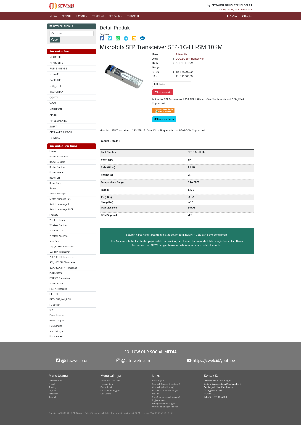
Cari (56, 39)
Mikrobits (181, 54)
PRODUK (66, 16)
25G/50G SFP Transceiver (62, 257)
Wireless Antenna (59, 235)
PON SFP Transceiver (60, 278)
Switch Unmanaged (59, 204)
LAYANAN (81, 16)
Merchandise (56, 325)
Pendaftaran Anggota (110, 390)
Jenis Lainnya (56, 331)
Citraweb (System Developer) (166, 384)
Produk (52, 384)
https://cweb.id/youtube (213, 360)
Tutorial (52, 397)
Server (53, 188)
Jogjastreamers (159, 400)
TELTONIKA (56, 91)
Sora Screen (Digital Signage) (166, 397)
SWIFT (53, 126)
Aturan (222, 9)
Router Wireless (58, 172)
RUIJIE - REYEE (58, 68)
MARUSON (56, 109)
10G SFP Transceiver (60, 251)
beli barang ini (164, 92)
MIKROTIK (56, 57)
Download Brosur (165, 119)
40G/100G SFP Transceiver (63, 262)
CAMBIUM (55, 80)
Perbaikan (53, 393)
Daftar (233, 16)
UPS (51, 310)
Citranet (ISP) (158, 380)
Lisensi (53, 151)
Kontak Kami (246, 9)
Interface (54, 241)
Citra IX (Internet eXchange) (165, 390)
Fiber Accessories (58, 288)
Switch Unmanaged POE (62, 209)
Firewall (54, 214)
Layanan (52, 390)
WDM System (56, 283)
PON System (56, 272)
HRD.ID (155, 393)
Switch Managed (58, 193)
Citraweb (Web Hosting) (163, 387)
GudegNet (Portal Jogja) (163, 403)
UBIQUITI (55, 86)
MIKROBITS (56, 62)
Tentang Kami (233, 9)
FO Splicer (55, 304)
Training (52, 387)
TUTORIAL (133, 16)
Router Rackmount (59, 156)
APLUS (53, 115)
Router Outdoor (57, 167)
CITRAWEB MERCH (61, 132)
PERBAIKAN (115, 16)
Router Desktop (57, 161)
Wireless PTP (56, 230)
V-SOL (53, 103)
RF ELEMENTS (58, 120)
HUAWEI (54, 74)
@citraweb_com (75, 360)
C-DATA (54, 97)
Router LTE (55, 177)
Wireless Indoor (58, 220)
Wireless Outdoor (58, 225)
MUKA (53, 16)
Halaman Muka (55, 380)
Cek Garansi (105, 393)
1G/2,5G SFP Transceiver (62, 246)
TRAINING (98, 16)
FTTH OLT (55, 294)
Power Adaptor (57, 320)
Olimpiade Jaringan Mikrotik (165, 406)
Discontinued (56, 336)
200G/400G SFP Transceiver (63, 267)
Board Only (55, 183)
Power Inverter (57, 315)
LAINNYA (55, 138)
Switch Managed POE (60, 198)
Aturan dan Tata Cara (110, 380)
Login (247, 16)
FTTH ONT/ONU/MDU (60, 299)
